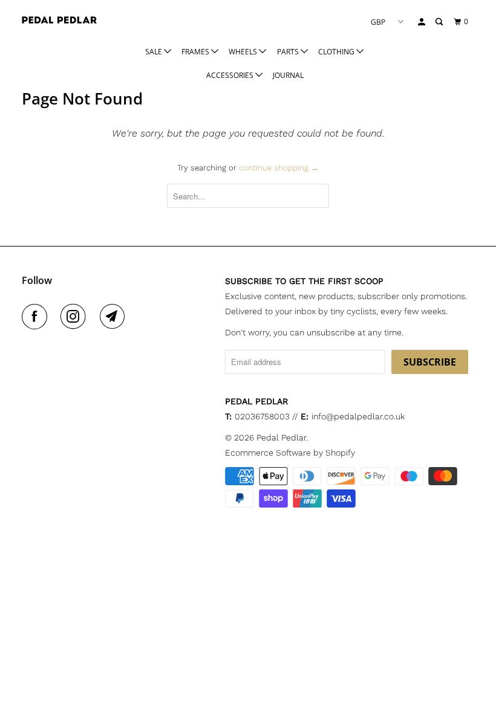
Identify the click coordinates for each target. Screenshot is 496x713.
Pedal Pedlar (281, 437)
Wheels (244, 52)
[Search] (439, 22)
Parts (289, 52)
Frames (196, 52)
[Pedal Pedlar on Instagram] (75, 316)
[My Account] (422, 22)
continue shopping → (279, 167)
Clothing (337, 52)
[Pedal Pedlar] (59, 20)
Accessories (230, 75)
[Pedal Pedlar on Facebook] (37, 316)
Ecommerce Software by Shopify (290, 452)
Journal (288, 75)
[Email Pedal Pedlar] (115, 316)
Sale (154, 52)
